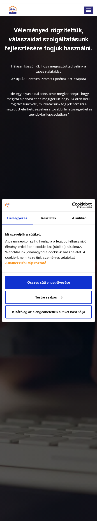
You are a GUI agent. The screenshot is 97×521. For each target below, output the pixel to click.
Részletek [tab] (48, 218)
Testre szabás (46, 297)
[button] (88, 10)
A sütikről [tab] (79, 218)
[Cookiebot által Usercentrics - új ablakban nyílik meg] (72, 205)
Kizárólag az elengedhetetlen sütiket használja (48, 312)
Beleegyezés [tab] (17, 218)
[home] (11, 9)
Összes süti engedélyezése (48, 282)
